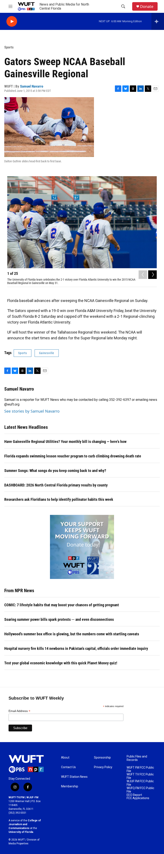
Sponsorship (102, 757)
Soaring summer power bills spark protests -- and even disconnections (59, 619)
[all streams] (157, 21)
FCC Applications (138, 798)
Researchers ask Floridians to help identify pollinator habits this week (58, 499)
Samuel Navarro (31, 86)
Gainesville (46, 353)
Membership (69, 786)
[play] (11, 21)
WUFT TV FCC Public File (140, 776)
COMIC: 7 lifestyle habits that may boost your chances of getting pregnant (61, 605)
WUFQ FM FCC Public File (140, 790)
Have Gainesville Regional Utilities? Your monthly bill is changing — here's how (65, 441)
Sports (9, 47)
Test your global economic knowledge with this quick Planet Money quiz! (60, 663)
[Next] (152, 274)
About (65, 757)
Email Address (19, 711)
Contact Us (68, 767)
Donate (146, 6)
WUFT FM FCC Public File (140, 769)
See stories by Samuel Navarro (32, 411)
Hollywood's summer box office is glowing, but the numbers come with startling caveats (71, 634)
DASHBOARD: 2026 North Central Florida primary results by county (56, 485)
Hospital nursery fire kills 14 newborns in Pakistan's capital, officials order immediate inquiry (76, 648)
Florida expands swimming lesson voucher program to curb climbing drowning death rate (72, 456)
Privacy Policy (103, 767)
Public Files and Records (137, 758)
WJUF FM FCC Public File (140, 783)
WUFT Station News (74, 776)
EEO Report (134, 795)
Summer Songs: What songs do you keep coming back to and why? (55, 470)
